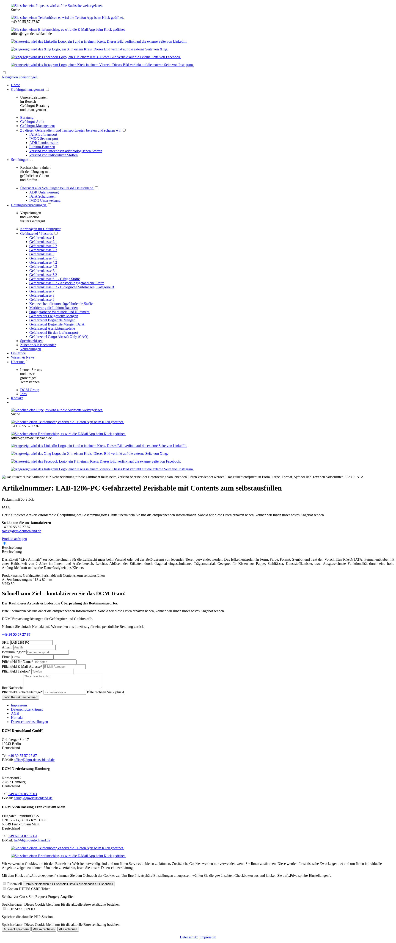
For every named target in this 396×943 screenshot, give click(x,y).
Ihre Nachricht (13, 688)
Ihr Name (17, 662)
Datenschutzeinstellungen (29, 722)
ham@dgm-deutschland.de (33, 798)
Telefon (16, 671)
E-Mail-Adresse (22, 666)
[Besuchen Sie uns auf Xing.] (89, 49)
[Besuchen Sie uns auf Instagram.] (102, 65)
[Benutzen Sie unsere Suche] (57, 6)
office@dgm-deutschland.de (34, 760)
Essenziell (14, 884)
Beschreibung (12, 547)
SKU (6, 642)
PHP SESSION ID (21, 909)
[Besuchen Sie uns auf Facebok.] (96, 57)
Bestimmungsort (14, 652)
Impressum (19, 705)
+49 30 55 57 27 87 (16, 634)
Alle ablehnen (68, 929)
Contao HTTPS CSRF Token (28, 889)
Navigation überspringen (20, 77)
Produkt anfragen (14, 539)
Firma (6, 657)
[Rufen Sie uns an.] (67, 17)
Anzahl (7, 647)
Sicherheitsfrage (22, 692)
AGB (15, 713)
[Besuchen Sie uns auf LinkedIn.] (99, 41)
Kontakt (17, 718)
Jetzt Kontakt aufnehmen (20, 697)
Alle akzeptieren (44, 929)
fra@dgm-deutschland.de (32, 840)
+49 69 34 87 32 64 (22, 836)
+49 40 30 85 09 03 (22, 794)
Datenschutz (189, 937)
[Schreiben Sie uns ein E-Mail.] (68, 29)
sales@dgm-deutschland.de (21, 531)
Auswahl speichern (16, 929)
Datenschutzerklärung (27, 709)
